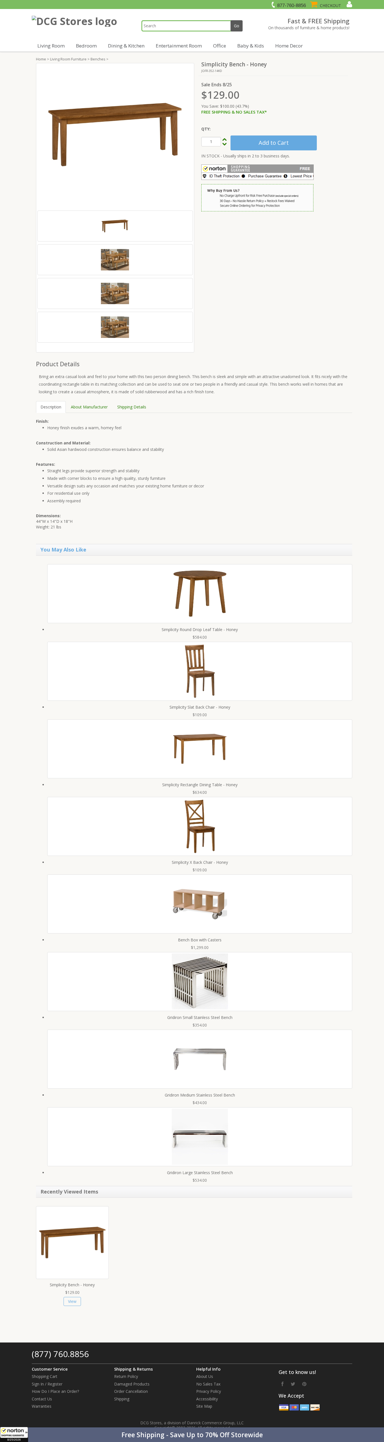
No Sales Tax (208, 1384)
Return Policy (126, 1376)
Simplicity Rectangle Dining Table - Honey (200, 784)
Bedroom (86, 45)
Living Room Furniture (68, 59)
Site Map (204, 1406)
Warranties (41, 1406)
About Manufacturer (89, 407)
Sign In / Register (47, 1384)
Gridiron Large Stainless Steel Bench (200, 1172)
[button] (192, 1434)
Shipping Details (131, 407)
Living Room (51, 45)
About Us (204, 1376)
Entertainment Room (179, 45)
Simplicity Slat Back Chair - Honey (200, 707)
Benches (98, 59)
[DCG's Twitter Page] (293, 1384)
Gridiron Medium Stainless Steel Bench (200, 1095)
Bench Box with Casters (200, 940)
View (72, 1301)
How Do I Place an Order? (55, 1391)
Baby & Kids (250, 45)
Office (219, 45)
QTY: (206, 129)
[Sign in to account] (348, 4)
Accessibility (207, 1399)
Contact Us (42, 1399)
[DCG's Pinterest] (304, 1384)
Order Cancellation (131, 1391)
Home (41, 59)
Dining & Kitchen (126, 45)
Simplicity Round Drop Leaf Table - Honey (200, 629)
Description (50, 407)
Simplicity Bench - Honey (72, 1284)
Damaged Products (132, 1384)
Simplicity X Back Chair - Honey (200, 862)
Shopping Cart (44, 1376)
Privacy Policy (208, 1391)
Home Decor (289, 45)
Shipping (121, 1399)
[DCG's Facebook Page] (282, 1384)
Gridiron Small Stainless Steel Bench (199, 1017)
